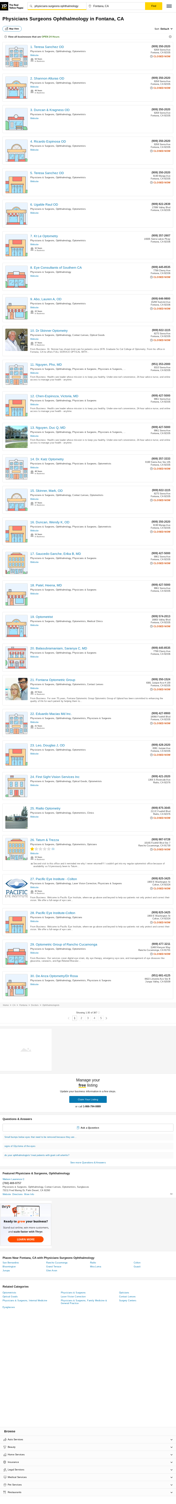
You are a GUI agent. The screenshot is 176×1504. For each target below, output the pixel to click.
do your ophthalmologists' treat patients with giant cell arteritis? (36, 1155)
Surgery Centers (127, 1300)
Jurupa (6, 1270)
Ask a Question (90, 1127)
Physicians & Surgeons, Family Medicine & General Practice (84, 1302)
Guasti (137, 1266)
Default (165, 28)
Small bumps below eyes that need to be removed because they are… (40, 1137)
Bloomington (9, 1266)
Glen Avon (51, 1270)
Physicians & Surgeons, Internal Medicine (25, 1300)
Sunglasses (83, 1187)
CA (14, 1005)
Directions (17, 1194)
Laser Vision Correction (84, 883)
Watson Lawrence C (13, 1179)
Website (34, 55)
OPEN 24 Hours (50, 36)
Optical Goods (97, 335)
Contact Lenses (80, 335)
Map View (14, 29)
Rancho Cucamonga (56, 1262)
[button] (169, 6)
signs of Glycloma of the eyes (19, 1146)
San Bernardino (11, 1262)
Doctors (34, 1005)
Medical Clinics (95, 621)
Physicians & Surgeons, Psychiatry (116, 369)
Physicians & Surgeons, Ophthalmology (50, 51)
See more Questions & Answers (88, 1162)
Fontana (23, 1005)
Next (106, 1018)
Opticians (92, 844)
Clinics (90, 813)
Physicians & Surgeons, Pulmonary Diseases (121, 432)
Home (6, 1005)
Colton (137, 1262)
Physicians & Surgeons (84, 369)
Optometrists (79, 51)
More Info (29, 1194)
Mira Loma (95, 1266)
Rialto (93, 1262)
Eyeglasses (9, 1307)
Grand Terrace (53, 1266)
